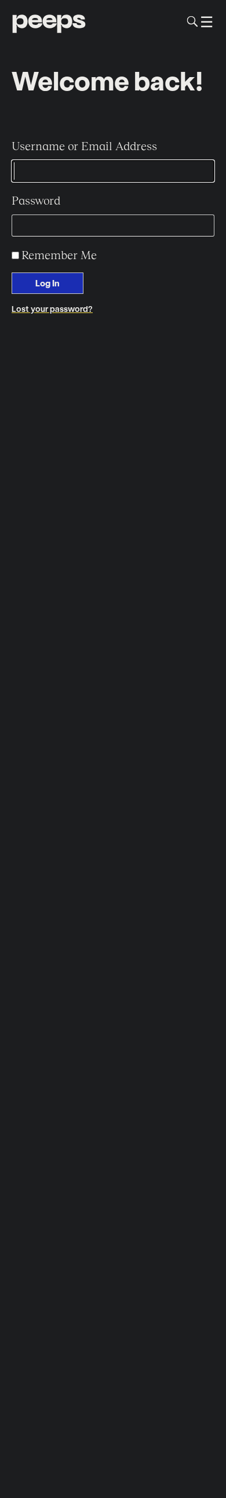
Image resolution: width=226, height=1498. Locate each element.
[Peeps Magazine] (49, 22)
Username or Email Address (84, 145)
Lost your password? (52, 309)
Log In (47, 283)
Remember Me (59, 254)
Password (36, 200)
